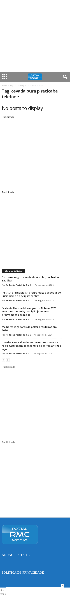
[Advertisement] (35, 36)
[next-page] (8, 360)
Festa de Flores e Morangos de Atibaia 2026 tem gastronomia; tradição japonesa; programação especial (29, 311)
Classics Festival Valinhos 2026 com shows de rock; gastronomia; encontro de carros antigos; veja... (32, 346)
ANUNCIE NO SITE (16, 555)
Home (4, 85)
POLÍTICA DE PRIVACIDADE (23, 572)
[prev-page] (3, 360)
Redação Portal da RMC (18, 285)
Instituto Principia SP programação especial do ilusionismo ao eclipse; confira (31, 294)
